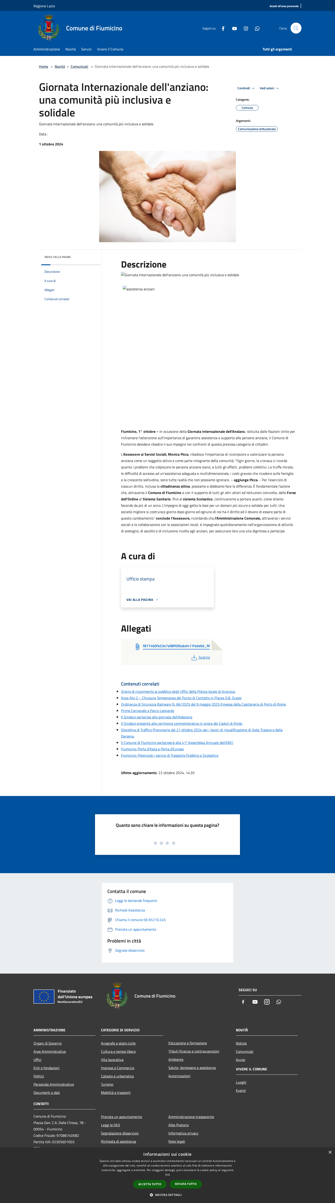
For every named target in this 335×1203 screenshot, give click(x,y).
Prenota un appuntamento (121, 1116)
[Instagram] (244, 28)
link (167, 1175)
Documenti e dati (47, 1092)
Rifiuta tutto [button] (186, 1184)
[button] (167, 1195)
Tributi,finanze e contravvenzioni (193, 1051)
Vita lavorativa (112, 1059)
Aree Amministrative (50, 1051)
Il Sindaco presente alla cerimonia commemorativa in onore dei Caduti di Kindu (181, 723)
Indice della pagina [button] (57, 257)
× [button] (330, 1152)
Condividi (244, 88)
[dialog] (167, 1175)
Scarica (204, 657)
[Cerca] (296, 28)
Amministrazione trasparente (191, 1116)
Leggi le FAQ (110, 1125)
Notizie (241, 1043)
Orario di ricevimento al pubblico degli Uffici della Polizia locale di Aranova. (178, 691)
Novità (60, 66)
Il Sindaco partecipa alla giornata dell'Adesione (156, 717)
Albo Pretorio (178, 1125)
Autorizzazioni (179, 1076)
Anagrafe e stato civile (118, 1043)
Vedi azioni (267, 88)
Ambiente (175, 1059)
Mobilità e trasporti (116, 1092)
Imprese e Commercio (117, 1068)
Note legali (176, 1141)
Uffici (37, 1059)
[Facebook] (221, 28)
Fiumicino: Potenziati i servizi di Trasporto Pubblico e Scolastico (169, 755)
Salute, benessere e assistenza (192, 1067)
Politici (39, 1076)
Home (43, 66)
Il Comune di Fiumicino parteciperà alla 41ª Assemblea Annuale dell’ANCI (177, 742)
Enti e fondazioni (46, 1068)
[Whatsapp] (255, 28)
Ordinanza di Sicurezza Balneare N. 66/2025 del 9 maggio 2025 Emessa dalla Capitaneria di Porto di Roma (203, 704)
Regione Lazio (44, 6)
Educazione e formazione (187, 1043)
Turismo (107, 1084)
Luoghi (241, 1082)
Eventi (241, 1090)
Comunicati (79, 66)
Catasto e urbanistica (117, 1076)
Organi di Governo (48, 1043)
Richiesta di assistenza (118, 1141)
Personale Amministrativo (54, 1084)
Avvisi (240, 1059)
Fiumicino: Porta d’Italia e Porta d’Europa (152, 749)
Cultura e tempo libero (118, 1051)
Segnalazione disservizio (120, 1133)
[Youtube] (232, 28)
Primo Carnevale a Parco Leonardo (147, 710)
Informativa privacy (183, 1133)
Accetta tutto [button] (149, 1184)
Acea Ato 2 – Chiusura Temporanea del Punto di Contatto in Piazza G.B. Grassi (181, 698)
